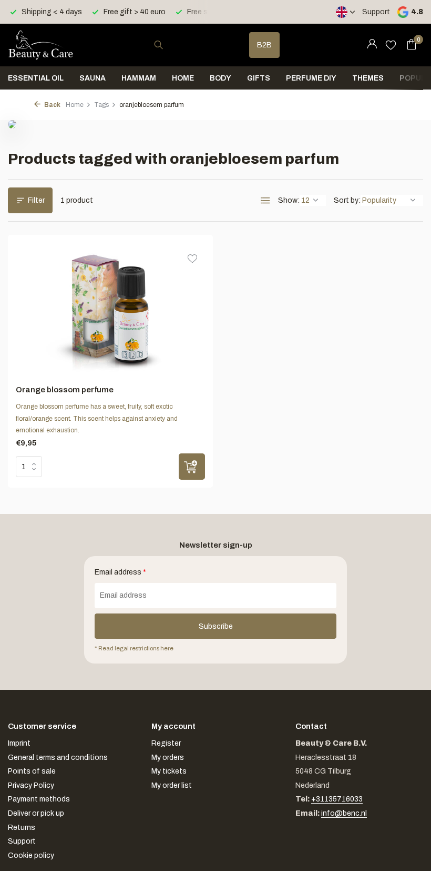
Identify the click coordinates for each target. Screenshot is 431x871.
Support (376, 12)
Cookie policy (31, 855)
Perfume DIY (311, 78)
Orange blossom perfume (65, 389)
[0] (409, 44)
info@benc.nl (344, 813)
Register (166, 743)
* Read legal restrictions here (134, 648)
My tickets (169, 771)
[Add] (192, 466)
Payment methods (39, 799)
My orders (167, 757)
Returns (21, 828)
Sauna (92, 78)
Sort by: (347, 200)
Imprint (19, 743)
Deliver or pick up (36, 813)
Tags (101, 104)
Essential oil (36, 78)
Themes (368, 78)
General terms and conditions (58, 757)
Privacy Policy (31, 785)
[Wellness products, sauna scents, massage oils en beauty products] (41, 45)
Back (51, 104)
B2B (264, 45)
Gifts (258, 78)
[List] (265, 200)
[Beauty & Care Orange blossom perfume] (111, 310)
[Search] (158, 44)
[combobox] (168, 45)
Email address (120, 572)
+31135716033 (337, 799)
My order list (171, 785)
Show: (289, 200)
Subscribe (216, 626)
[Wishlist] (390, 45)
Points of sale (32, 771)
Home (183, 78)
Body (220, 78)
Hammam (138, 78)
